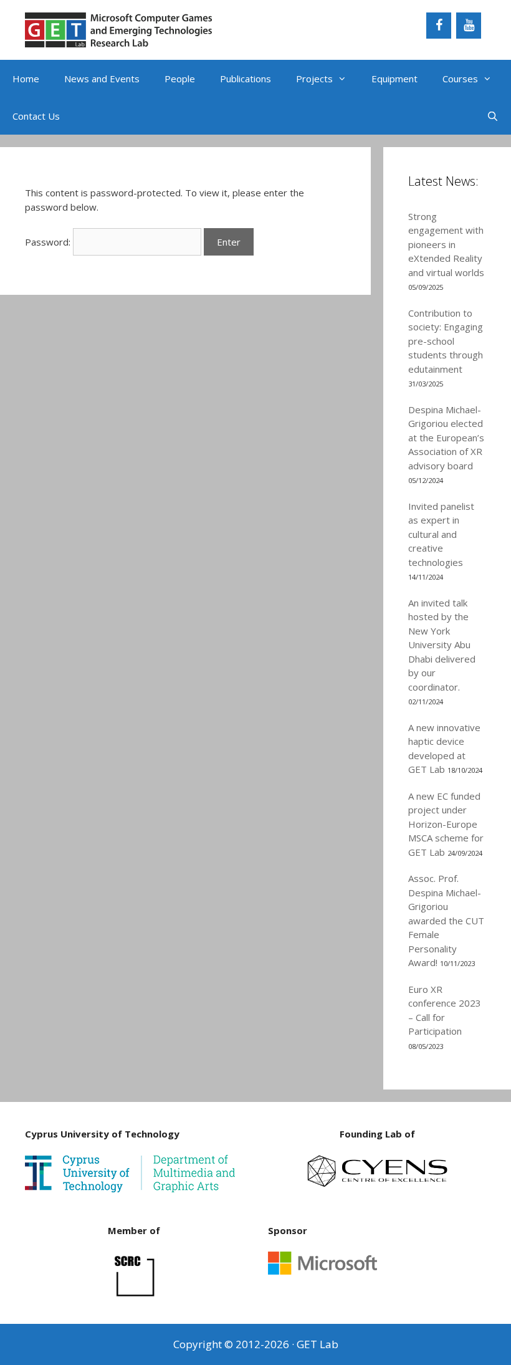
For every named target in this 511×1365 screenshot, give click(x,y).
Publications (245, 78)
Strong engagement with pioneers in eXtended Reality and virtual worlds (446, 244)
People (180, 78)
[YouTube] (468, 25)
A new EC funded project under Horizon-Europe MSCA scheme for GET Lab (446, 824)
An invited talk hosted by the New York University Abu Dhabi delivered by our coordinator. (441, 644)
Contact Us (36, 116)
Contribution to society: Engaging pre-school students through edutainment (445, 341)
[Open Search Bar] (492, 116)
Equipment (394, 78)
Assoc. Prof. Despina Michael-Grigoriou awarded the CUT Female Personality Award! (446, 920)
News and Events (102, 78)
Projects (314, 78)
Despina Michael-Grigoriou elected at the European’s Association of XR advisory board (446, 437)
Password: (49, 242)
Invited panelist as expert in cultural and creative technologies (441, 534)
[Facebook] (438, 25)
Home (25, 78)
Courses (460, 78)
